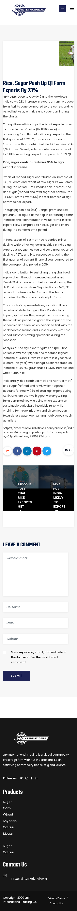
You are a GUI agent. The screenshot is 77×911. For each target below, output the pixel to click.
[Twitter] (46, 451)
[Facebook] (17, 451)
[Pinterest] (37, 451)
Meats (8, 833)
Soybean (10, 821)
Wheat (8, 814)
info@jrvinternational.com (29, 879)
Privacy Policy (56, 898)
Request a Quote (62, 8)
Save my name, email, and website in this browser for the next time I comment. (38, 657)
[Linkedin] (27, 451)
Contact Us (57, 903)
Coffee (8, 827)
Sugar (7, 802)
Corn (7, 808)
